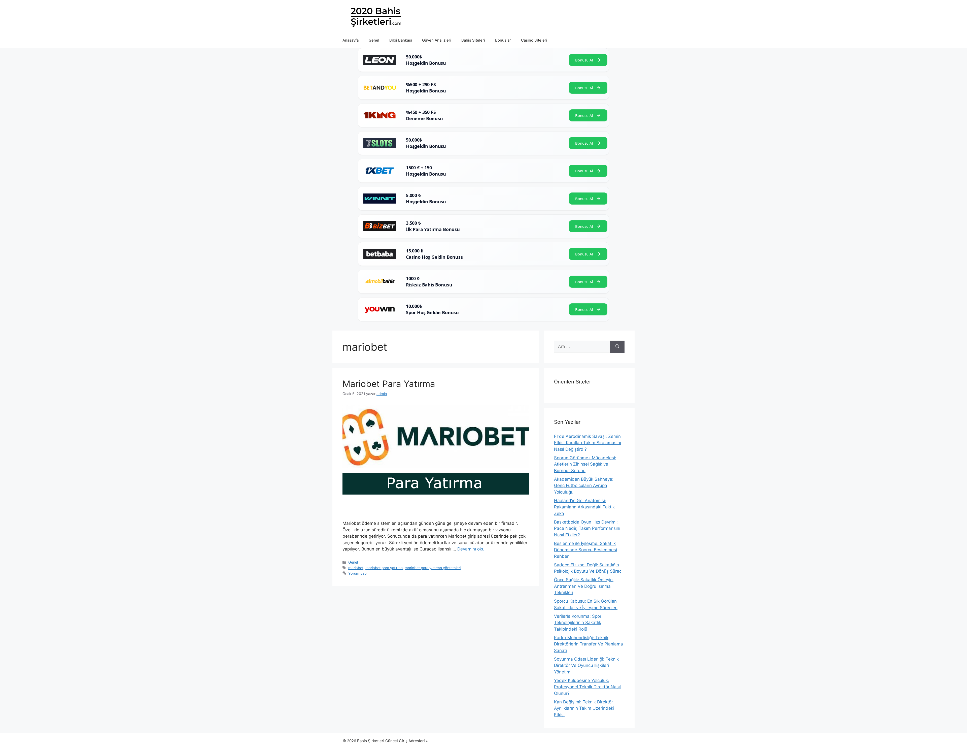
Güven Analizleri (436, 40)
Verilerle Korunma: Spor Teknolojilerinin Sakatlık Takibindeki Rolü (577, 623)
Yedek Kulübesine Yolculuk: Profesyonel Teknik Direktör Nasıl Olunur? (587, 687)
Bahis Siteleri (473, 40)
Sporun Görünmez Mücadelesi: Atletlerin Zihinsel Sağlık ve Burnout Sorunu (585, 464)
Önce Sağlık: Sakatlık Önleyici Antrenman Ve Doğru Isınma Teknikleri (583, 586)
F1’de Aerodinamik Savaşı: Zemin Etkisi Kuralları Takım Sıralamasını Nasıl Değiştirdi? (587, 443)
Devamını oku (471, 548)
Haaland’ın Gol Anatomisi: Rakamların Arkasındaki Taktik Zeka (584, 507)
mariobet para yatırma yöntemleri (433, 568)
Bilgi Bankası (400, 40)
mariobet (355, 568)
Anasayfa (350, 40)
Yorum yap (357, 573)
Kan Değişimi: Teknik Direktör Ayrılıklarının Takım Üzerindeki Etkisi (584, 708)
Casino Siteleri (534, 40)
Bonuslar (503, 40)
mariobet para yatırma (384, 568)
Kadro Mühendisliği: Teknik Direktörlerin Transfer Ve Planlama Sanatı (588, 644)
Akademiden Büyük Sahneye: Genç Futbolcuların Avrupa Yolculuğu (583, 486)
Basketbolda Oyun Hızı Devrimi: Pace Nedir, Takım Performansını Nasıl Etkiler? (587, 528)
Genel (374, 40)
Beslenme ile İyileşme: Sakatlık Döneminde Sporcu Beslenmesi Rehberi (585, 550)
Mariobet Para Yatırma (388, 383)
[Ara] (617, 347)
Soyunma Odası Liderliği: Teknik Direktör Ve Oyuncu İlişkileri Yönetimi (586, 665)
